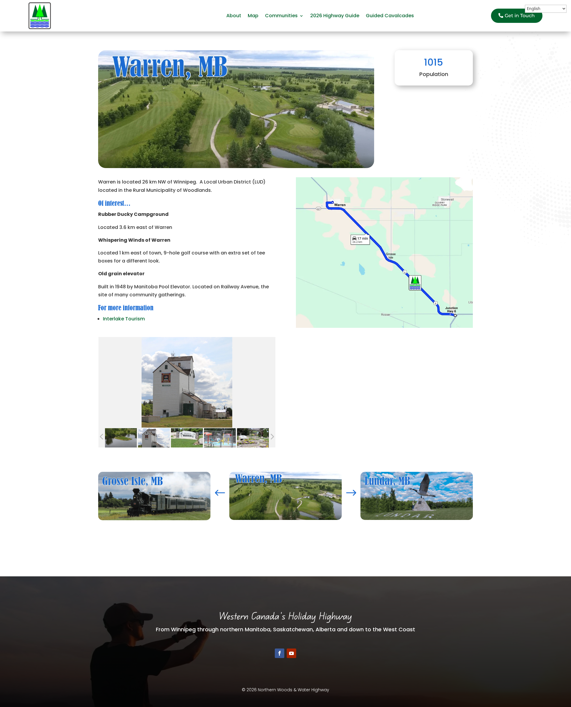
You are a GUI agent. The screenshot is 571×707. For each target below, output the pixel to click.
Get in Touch (520, 15)
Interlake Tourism (124, 318)
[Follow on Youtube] (291, 653)
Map (253, 15)
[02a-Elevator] (154, 438)
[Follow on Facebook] (279, 653)
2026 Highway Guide (334, 15)
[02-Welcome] (187, 438)
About (233, 15)
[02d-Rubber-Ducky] (220, 438)
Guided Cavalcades (390, 15)
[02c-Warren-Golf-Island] (121, 438)
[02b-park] (253, 438)
